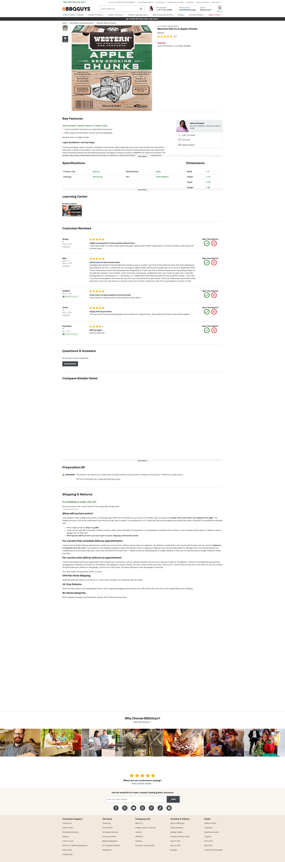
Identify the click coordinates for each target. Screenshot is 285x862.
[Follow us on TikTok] (160, 808)
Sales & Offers (210, 823)
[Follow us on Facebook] (116, 808)
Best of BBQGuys (177, 823)
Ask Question (70, 364)
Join (173, 799)
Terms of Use (67, 841)
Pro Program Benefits (111, 845)
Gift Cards (190, 2)
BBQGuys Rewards (109, 841)
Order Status (67, 828)
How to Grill (175, 841)
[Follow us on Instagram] (142, 808)
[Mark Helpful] (207, 243)
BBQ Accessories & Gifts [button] (163, 15)
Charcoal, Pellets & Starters (106, 23)
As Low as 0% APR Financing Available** (122, 2)
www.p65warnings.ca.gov (109, 479)
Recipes (173, 850)
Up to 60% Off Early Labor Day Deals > (142, 19)
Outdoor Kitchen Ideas (179, 836)
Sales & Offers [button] (214, 15)
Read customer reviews (141, 783)
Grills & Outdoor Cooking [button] (73, 15)
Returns (65, 836)
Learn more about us (141, 722)
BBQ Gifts (208, 845)
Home (64, 23)
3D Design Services (110, 832)
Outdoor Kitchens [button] (95, 15)
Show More (142, 156)
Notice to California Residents (75, 845)
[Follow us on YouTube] (133, 808)
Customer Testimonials (144, 845)
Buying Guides (176, 832)
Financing (106, 823)
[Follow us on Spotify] (169, 808)
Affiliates (139, 836)
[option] (65, 30)
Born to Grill (175, 845)
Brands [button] (181, 15)
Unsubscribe (67, 854)
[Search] (141, 9)
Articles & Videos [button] (196, 15)
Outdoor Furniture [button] (115, 15)
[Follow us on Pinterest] (151, 808)
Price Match (107, 828)
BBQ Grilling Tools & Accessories (81, 23)
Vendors (138, 841)
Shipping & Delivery (70, 832)
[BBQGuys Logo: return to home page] (79, 9)
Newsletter (107, 850)
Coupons (207, 836)
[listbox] (65, 28)
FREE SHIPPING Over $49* (74, 2)
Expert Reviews (176, 828)
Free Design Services (146, 2)
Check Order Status (202, 2)
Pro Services (160, 2)
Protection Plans (109, 836)
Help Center (67, 850)
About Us (139, 823)
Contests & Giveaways (213, 850)
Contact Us (67, 823)
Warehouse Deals (211, 832)
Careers (138, 832)
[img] (112, 68)
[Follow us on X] (124, 808)
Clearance (208, 828)
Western (160, 32)
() (175, 36)
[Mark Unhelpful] (214, 243)
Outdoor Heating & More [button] (138, 15)
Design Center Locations (175, 2)
